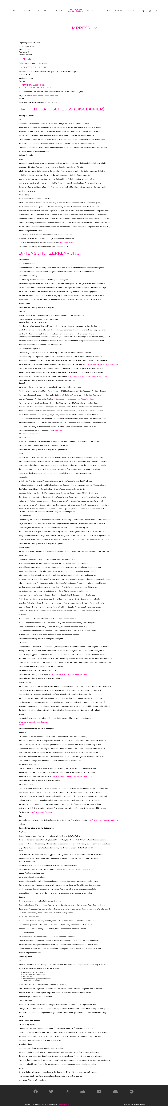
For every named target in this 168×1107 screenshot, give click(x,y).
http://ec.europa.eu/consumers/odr (43, 96)
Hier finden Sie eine (67, 243)
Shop (131, 11)
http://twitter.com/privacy (41, 812)
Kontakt (119, 11)
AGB (60, 1104)
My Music (91, 11)
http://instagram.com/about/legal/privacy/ (69, 674)
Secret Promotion (139, 1104)
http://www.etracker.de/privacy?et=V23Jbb (100, 364)
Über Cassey (43, 11)
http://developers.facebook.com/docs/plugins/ (74, 399)
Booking (27, 11)
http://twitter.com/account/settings (103, 820)
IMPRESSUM (65, 1104)
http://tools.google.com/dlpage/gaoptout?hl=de (88, 539)
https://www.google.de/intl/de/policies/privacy (73, 869)
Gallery (105, 11)
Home (15, 11)
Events (59, 11)
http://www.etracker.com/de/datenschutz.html (87, 376)
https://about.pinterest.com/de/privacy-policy (72, 776)
